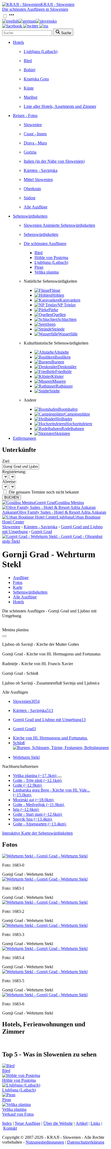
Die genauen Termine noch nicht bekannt (44, 492)
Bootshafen (68, 409)
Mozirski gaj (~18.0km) (33, 799)
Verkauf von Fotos (18, 1114)
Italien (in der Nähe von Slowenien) (54, 161)
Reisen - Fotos (25, 115)
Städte (54, 391)
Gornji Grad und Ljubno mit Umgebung (49, 719)
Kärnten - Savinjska (40, 170)
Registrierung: (14, 471)
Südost (29, 198)
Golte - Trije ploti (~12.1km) (37, 780)
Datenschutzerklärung (85, 1142)
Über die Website (58, 1123)
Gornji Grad (41, 531)
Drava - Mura (35, 143)
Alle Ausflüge (35, 207)
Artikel (82, 1123)
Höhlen (57, 295)
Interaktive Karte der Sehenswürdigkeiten (37, 833)
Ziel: (6, 461)
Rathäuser (64, 386)
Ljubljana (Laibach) (40, 51)
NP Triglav (66, 305)
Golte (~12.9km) (27, 785)
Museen (59, 381)
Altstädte (61, 352)
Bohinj (29, 70)
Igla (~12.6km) (26, 809)
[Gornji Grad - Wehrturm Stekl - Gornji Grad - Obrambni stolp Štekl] (55, 541)
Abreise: (9, 481)
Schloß (19, 742)
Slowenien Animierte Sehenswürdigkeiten (59, 225)
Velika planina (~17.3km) (34, 775)
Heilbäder (64, 419)
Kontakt (10, 1128)
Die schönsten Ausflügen (45, 243)
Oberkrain (32, 188)
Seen (51, 324)
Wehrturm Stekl (26, 757)
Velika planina (46, 272)
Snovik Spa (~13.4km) (32, 819)
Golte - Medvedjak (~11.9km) (38, 804)
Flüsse (55, 290)
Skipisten (62, 433)
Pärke (53, 309)
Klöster (57, 376)
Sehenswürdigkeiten (30, 216)
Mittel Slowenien (38, 179)
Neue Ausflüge (27, 1123)
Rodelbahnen (72, 428)
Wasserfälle (68, 334)
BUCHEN (11, 497)
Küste (29, 88)
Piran (38, 267)
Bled (28, 60)
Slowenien (33, 124)
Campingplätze (77, 414)
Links (95, 1123)
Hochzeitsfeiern (78, 423)
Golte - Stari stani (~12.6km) (37, 814)
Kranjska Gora (36, 79)
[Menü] (12, 16)
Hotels (18, 42)
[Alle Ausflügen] (4, 636)
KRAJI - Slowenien (57, 4)
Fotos (17, 582)
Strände (58, 329)
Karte (17, 587)
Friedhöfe (63, 371)
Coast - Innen (35, 134)
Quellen (59, 314)
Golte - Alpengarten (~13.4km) (39, 824)
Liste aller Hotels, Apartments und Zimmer (60, 106)
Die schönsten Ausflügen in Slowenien (35, 9)
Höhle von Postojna (51, 257)
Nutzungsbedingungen (45, 1142)
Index (7, 1123)
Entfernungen (24, 438)
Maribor (30, 97)
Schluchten (67, 319)
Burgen (57, 362)
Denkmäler (67, 366)
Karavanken (70, 300)
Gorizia (30, 152)
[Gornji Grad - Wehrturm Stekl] (45, 856)
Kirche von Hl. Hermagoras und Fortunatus (50, 738)
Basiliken (63, 357)
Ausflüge (21, 577)
